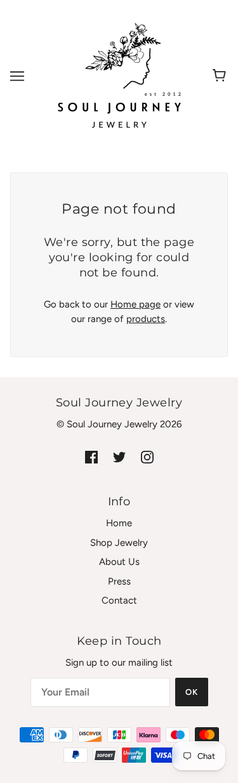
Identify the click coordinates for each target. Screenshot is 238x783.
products (145, 319)
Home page (135, 304)
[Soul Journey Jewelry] (119, 75)
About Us (119, 561)
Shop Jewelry (119, 542)
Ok (191, 692)
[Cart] (221, 76)
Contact (119, 600)
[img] (91, 457)
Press (119, 581)
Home (119, 523)
